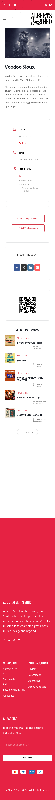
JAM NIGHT (22, 360)
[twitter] (9, 640)
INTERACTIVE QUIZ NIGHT (29, 343)
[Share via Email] (37, 267)
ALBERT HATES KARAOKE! (29, 415)
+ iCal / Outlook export (28, 228)
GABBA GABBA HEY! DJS (28, 397)
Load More (27, 432)
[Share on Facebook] (17, 267)
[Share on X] (24, 267)
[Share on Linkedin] (31, 267)
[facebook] (4, 5)
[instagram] (10, 5)
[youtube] (15, 5)
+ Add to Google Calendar (28, 218)
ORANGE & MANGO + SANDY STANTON (31, 379)
